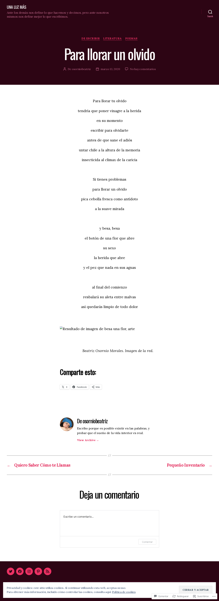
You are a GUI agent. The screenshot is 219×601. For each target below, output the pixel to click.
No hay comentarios (143, 69)
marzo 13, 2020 (110, 69)
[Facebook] (20, 571)
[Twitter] (10, 571)
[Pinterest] (38, 571)
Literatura (112, 38)
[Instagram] (29, 571)
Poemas (131, 38)
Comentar (147, 541)
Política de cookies (124, 592)
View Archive (88, 440)
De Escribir (90, 38)
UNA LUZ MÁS (16, 7)
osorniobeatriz (81, 69)
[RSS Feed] (47, 571)
